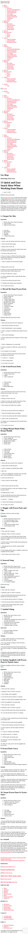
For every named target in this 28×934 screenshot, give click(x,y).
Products (6, 22)
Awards (9, 19)
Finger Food (10, 26)
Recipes (6, 30)
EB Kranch (6, 21)
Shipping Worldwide (12, 16)
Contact (6, 38)
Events (8, 35)
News (8, 33)
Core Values (10, 14)
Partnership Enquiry (12, 42)
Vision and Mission (11, 12)
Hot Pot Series (10, 28)
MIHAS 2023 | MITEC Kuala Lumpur (11, 876)
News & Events (8, 32)
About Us (6, 6)
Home (5, 5)
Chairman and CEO (12, 11)
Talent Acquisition (11, 39)
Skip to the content (5, 1)
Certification (10, 18)
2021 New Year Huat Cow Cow (9, 882)
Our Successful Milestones (13, 9)
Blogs (8, 36)
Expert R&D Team (11, 15)
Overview (9, 8)
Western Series (10, 29)
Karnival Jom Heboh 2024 (7, 869)
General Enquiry (11, 40)
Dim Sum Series (11, 25)
